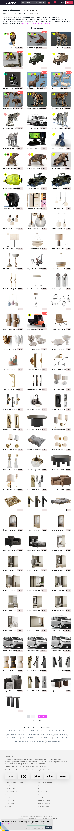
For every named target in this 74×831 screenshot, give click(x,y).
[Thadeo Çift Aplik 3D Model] (37, 360)
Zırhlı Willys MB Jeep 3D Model (36, 188)
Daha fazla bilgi (7, 824)
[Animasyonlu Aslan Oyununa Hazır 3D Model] (13, 39)
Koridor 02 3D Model (9, 630)
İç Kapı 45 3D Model (9, 530)
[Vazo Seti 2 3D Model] (61, 340)
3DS (34, 24)
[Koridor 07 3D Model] (61, 581)
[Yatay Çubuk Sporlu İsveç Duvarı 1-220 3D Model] (13, 380)
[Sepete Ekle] (16, 43)
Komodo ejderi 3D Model (59, 168)
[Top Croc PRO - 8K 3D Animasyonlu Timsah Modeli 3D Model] (13, 59)
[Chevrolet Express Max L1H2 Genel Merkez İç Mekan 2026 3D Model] (37, 641)
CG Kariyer (8, 807)
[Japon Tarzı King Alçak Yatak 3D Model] (61, 501)
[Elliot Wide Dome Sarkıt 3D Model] (13, 260)
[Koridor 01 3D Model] (37, 621)
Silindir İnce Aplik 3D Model (59, 289)
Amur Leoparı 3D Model (58, 108)
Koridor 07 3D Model (58, 590)
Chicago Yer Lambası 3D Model (36, 309)
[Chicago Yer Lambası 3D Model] (37, 300)
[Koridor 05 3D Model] (37, 601)
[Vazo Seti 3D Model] (13, 360)
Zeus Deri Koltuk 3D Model (59, 329)
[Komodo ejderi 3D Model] (61, 159)
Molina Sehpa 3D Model (34, 429)
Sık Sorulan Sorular (44, 792)
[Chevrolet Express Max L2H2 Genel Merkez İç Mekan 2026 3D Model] (61, 621)
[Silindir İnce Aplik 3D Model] (61, 280)
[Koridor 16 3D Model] (61, 541)
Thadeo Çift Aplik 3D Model (35, 369)
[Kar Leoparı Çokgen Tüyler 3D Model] (61, 119)
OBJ (27, 24)
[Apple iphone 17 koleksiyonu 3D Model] (37, 199)
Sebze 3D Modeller (61, 734)
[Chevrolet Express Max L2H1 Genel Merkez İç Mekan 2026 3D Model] (13, 641)
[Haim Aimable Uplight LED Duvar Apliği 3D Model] (37, 662)
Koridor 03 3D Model (58, 610)
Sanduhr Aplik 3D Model (10, 409)
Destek (40, 786)
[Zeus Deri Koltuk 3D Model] (61, 320)
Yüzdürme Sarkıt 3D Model (35, 249)
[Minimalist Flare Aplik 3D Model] (13, 461)
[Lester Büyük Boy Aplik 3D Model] (13, 481)
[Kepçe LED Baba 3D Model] (37, 380)
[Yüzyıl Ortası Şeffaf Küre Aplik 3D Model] (37, 461)
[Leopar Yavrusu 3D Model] (37, 99)
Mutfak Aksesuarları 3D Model (12, 510)
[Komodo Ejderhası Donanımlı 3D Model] (37, 159)
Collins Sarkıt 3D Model (10, 309)
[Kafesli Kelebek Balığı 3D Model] (13, 179)
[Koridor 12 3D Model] (61, 561)
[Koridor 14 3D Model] (13, 561)
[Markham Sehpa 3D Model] (61, 461)
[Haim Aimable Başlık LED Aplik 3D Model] (61, 662)
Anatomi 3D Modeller (53, 741)
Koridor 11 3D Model (9, 590)
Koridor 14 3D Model (9, 570)
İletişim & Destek (45, 782)
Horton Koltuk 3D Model (10, 550)
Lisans (40, 795)
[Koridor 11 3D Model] (13, 581)
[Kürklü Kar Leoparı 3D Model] (13, 139)
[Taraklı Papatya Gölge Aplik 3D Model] (61, 380)
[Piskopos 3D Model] (61, 139)
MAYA (51, 24)
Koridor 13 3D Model (33, 570)
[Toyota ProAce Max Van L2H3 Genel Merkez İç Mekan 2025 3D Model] (37, 119)
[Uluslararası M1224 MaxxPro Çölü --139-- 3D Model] (61, 59)
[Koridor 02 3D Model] (13, 621)
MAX (24, 24)
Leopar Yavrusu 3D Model (34, 108)
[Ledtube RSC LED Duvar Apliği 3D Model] (37, 481)
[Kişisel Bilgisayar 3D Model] (37, 139)
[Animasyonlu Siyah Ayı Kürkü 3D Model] (13, 199)
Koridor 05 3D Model (33, 610)
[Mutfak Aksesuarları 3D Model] (13, 501)
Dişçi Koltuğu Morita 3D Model (36, 269)
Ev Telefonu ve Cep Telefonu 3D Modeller (39, 734)
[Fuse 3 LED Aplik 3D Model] (37, 682)
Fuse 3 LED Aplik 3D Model (35, 691)
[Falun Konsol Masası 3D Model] (13, 702)
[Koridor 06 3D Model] (13, 601)
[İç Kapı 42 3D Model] (37, 521)
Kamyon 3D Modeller (37, 741)
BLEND (45, 24)
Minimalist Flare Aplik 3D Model (12, 470)
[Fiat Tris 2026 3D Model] (37, 320)
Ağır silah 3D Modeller (22, 741)
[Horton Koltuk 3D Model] (13, 541)
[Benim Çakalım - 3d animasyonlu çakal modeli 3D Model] (13, 99)
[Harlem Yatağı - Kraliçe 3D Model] (37, 541)
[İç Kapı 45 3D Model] (13, 521)
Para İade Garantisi (44, 807)
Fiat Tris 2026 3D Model (34, 329)
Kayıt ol (69, 2)
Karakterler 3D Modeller (31, 731)
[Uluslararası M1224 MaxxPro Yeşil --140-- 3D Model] (37, 59)
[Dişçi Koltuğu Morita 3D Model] (37, 260)
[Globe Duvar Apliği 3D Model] (37, 220)
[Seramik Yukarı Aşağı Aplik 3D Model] (13, 320)
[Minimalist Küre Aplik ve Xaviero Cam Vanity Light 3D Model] (61, 441)
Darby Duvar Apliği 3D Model (11, 289)
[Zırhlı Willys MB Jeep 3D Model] (37, 179)
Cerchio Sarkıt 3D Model (59, 309)
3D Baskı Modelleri (11, 789)
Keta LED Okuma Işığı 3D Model (36, 510)
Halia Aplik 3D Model (9, 671)
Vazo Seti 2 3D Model (58, 349)
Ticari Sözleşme (43, 798)
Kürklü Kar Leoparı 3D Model (11, 148)
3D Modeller (9, 786)
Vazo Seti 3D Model (9, 369)
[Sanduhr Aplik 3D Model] (13, 400)
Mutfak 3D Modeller (48, 731)
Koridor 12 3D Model (57, 570)
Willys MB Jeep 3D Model (59, 188)
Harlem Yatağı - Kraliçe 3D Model (36, 550)
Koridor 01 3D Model (33, 630)
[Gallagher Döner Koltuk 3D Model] (13, 682)
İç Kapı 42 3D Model (33, 530)
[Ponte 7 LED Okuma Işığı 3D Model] (13, 420)
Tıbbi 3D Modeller (46, 738)
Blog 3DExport (9, 804)
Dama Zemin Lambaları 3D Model (36, 289)
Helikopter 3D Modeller (62, 738)
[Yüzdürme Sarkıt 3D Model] (37, 240)
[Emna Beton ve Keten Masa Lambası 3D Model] (61, 240)
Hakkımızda (9, 756)
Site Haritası (54, 818)
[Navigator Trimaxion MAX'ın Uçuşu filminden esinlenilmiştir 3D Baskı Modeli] (13, 79)
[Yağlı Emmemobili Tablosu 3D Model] (61, 682)
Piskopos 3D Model (57, 148)
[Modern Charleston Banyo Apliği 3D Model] (13, 441)
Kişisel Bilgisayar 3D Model (35, 148)
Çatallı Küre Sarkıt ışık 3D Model (61, 229)
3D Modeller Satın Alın (14, 782)
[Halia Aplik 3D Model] (13, 662)
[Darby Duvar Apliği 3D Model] (13, 280)
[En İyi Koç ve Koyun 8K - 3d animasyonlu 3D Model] (61, 79)
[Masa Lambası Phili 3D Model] (61, 360)
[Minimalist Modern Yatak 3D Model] (37, 441)
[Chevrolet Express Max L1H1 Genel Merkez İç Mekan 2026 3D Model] (61, 641)
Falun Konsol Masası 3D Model (12, 711)
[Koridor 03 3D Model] (61, 601)
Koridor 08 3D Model (33, 590)
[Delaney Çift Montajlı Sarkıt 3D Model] (61, 260)
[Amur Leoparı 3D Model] (61, 99)
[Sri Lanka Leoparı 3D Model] (61, 39)
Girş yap (61, 2)
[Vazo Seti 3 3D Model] (37, 340)
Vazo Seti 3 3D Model (33, 349)
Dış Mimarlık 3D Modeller (16, 734)
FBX (31, 24)
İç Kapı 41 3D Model (57, 530)
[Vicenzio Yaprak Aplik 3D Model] (13, 340)
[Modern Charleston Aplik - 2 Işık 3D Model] (61, 420)
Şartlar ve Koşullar (44, 804)
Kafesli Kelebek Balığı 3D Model (12, 188)
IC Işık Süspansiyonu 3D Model (61, 208)
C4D (41, 24)
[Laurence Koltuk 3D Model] (61, 481)
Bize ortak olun (9, 801)
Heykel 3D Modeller (15, 731)
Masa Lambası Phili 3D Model (60, 369)
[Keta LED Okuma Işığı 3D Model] (37, 501)
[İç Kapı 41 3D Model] (61, 521)
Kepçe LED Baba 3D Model (35, 389)
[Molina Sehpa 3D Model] (37, 420)
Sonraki (41, 716)
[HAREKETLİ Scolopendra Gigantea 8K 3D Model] (37, 39)
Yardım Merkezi (43, 789)
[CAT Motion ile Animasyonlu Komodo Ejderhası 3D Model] (13, 159)
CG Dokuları (8, 795)
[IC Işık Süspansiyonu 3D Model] (61, 199)
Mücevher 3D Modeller (13, 738)
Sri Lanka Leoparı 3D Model (60, 48)
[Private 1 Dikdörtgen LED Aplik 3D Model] (61, 400)
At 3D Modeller (62, 731)
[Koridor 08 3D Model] (37, 581)
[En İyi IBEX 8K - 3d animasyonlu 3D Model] (37, 79)
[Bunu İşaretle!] (20, 43)
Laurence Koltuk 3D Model (59, 490)
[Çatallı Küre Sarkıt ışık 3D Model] (61, 220)
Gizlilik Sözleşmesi (44, 801)
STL (38, 24)
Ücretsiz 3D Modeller (11, 792)
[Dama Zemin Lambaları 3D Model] (37, 280)
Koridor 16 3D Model (57, 550)
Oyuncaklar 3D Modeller (30, 738)
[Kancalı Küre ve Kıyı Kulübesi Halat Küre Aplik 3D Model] (13, 220)
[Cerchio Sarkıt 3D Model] (61, 300)
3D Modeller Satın (10, 798)
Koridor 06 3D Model (9, 610)
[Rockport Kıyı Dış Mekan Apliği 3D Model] (37, 400)
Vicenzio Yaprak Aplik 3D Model (12, 349)
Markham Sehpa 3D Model (59, 470)
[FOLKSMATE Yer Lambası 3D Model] (13, 240)
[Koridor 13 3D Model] (37, 561)
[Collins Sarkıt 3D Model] (13, 300)
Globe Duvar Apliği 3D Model (35, 229)
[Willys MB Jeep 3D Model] (61, 179)
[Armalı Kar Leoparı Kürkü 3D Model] (13, 119)
